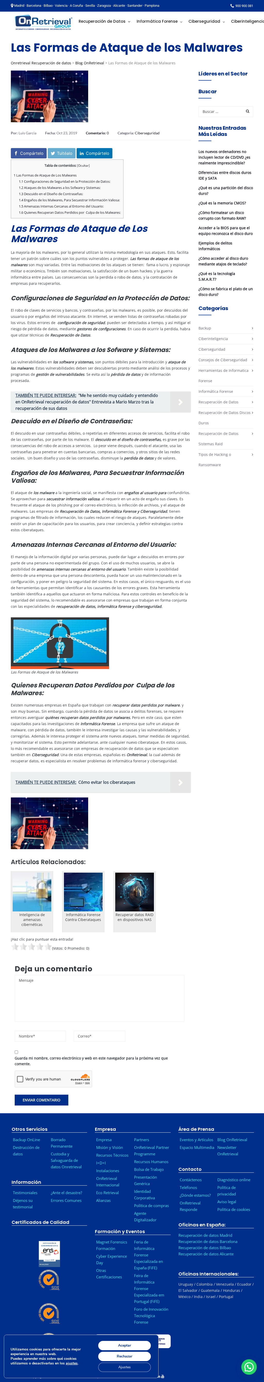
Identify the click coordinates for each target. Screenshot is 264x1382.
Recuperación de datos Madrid (205, 1235)
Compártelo (32, 153)
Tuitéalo (64, 153)
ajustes (72, 1363)
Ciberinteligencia (213, 338)
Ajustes (124, 1367)
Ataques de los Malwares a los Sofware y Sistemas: (60, 187)
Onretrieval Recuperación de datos (41, 62)
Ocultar (83, 165)
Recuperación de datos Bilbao (204, 1247)
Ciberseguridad (147, 133)
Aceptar (124, 1345)
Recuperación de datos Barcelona (207, 1241)
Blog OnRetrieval (89, 62)
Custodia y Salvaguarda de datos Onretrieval (66, 1160)
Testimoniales (25, 1192)
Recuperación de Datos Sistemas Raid (218, 438)
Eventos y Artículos (196, 1139)
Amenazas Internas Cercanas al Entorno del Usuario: (61, 206)
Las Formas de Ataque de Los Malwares (45, 175)
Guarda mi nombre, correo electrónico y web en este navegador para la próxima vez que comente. (91, 1061)
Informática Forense (216, 391)
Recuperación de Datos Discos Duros (225, 417)
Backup (205, 328)
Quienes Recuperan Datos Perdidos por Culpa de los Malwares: (70, 212)
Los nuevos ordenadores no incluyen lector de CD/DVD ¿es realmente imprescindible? (224, 157)
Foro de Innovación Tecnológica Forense (151, 1316)
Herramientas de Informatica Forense (224, 375)
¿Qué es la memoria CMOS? (222, 203)
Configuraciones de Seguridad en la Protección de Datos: (64, 181)
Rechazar (124, 1356)
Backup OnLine (26, 1139)
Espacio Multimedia (197, 1147)
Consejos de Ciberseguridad (223, 359)
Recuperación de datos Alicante (206, 1253)
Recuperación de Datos (218, 402)
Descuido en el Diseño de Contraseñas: (51, 193)
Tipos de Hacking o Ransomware (215, 459)
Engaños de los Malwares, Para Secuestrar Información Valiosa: (69, 200)
